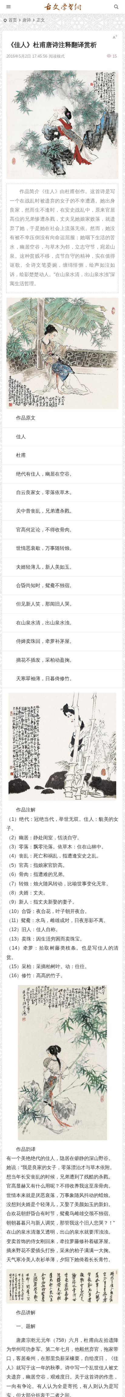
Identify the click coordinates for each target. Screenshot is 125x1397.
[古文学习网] (62, 7)
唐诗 (26, 20)
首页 (12, 20)
